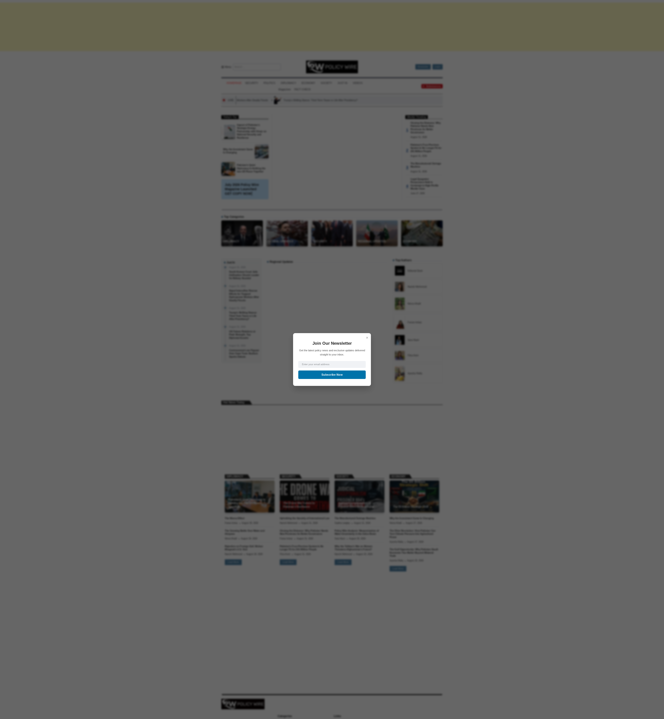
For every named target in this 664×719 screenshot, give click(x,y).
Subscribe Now (332, 374)
